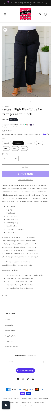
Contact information (26, 406)
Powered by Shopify (30, 398)
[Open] (6, 405)
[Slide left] (20, 101)
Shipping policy (39, 402)
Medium (19, 143)
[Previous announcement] (4, 3)
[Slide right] (30, 101)
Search (7, 320)
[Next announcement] (46, 3)
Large (31, 143)
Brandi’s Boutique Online (16, 398)
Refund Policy (10, 330)
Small (7, 143)
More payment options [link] (25, 180)
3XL (23, 148)
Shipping (4, 127)
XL (39, 143)
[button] (4, 14)
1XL (5, 148)
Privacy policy (14, 402)
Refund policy (43, 398)
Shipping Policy (11, 336)
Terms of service (26, 402)
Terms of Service (11, 347)
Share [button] (6, 295)
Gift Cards (9, 325)
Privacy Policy (10, 341)
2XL (14, 148)
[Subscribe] (43, 362)
